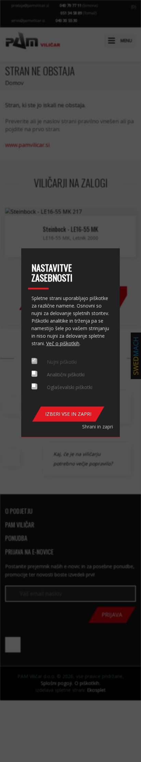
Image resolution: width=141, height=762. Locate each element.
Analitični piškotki (66, 374)
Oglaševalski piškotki (69, 387)
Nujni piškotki (62, 362)
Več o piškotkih (62, 343)
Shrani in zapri (97, 426)
